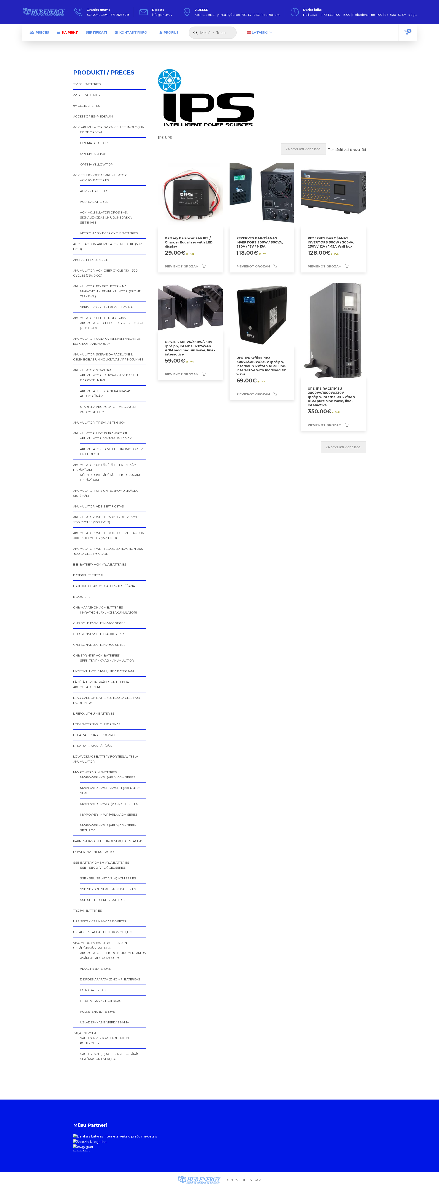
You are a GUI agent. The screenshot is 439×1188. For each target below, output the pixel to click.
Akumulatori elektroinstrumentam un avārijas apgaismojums (113, 955)
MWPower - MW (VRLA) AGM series (108, 777)
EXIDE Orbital (91, 132)
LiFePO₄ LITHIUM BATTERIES (93, 713)
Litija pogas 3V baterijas (100, 1001)
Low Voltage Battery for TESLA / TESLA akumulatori (105, 759)
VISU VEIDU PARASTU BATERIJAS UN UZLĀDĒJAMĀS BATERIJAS (100, 945)
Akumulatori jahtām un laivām (106, 438)
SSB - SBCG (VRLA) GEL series (103, 867)
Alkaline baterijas (95, 968)
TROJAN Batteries (87, 910)
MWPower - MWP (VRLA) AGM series (109, 814)
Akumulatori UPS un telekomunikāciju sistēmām (106, 493)
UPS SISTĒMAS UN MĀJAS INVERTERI (100, 921)
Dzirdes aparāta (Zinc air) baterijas (110, 979)
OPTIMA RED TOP (93, 153)
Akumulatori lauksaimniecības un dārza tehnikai (109, 377)
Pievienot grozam (181, 266)
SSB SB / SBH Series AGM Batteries (108, 889)
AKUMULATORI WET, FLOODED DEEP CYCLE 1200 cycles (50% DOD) (106, 519)
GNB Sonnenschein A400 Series (99, 623)
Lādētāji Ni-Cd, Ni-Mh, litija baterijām (103, 671)
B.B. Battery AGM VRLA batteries (99, 564)
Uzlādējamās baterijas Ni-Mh (104, 1022)
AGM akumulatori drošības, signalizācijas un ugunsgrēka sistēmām (106, 217)
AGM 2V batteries (94, 191)
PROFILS (171, 32)
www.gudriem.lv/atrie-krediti (82, 1148)
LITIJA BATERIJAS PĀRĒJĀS (92, 746)
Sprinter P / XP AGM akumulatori (107, 660)
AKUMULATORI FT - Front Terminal (100, 286)
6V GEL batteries (86, 105)
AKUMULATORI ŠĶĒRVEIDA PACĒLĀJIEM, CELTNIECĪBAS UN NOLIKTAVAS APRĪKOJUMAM (108, 356)
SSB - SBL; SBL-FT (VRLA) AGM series (108, 878)
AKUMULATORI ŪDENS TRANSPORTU (100, 433)
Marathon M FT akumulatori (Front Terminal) (110, 293)
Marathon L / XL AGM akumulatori (108, 612)
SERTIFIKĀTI (96, 32)
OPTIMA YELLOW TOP (96, 164)
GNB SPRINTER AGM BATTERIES (96, 655)
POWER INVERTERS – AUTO (93, 852)
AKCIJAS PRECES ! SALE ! (91, 260)
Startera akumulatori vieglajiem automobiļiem (108, 409)
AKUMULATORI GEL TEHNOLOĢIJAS (99, 318)
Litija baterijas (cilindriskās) (97, 724)
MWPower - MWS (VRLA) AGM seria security (108, 827)
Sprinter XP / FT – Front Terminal (107, 307)
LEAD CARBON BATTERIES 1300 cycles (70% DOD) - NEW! (107, 700)
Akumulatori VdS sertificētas (98, 506)
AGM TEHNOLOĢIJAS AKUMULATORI (100, 175)
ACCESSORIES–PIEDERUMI (93, 116)
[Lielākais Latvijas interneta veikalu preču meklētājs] (115, 1136)
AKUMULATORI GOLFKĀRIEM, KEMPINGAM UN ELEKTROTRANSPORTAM (107, 341)
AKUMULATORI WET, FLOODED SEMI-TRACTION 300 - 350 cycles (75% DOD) (108, 535)
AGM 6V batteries (94, 201)
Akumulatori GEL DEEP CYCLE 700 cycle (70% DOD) (112, 325)
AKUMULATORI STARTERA (92, 370)
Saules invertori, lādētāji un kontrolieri (104, 1040)
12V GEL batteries (87, 84)
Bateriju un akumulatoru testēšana (104, 586)
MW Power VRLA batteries (95, 772)
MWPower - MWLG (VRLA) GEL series (109, 804)
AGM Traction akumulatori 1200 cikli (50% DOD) (107, 246)
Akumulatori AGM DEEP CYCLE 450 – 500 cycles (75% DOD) (105, 273)
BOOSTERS (82, 596)
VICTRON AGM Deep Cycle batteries (109, 233)
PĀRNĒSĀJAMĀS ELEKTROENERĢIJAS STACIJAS (108, 841)
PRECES (42, 32)
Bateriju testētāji (88, 575)
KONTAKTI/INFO (133, 32)
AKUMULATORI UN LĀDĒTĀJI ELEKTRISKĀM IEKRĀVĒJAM (104, 467)
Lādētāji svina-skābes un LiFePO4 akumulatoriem (101, 684)
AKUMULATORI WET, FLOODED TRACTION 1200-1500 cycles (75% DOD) (108, 551)
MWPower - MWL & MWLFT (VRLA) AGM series (110, 790)
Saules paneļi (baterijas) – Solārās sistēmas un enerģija (109, 1056)
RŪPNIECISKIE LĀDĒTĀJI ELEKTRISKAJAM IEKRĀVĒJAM (110, 477)
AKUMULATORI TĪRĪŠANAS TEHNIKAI (99, 422)
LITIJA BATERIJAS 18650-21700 (94, 735)
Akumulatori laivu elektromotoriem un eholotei (111, 451)
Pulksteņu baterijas (97, 1011)
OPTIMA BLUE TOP (94, 143)
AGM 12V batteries (94, 180)
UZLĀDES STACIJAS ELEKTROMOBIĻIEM (102, 932)
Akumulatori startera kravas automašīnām (105, 393)
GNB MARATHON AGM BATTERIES (98, 607)
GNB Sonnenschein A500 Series (99, 634)
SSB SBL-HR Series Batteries (103, 900)
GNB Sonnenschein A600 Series (99, 644)
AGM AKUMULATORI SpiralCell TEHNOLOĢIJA (108, 127)
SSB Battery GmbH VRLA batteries (101, 862)
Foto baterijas (93, 990)
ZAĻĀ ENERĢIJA (84, 1033)
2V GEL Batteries (86, 95)
